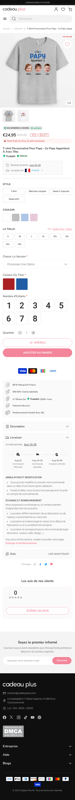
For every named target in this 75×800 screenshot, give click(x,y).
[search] (14, 19)
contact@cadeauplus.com (21, 693)
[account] (56, 9)
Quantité (8, 333)
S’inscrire (62, 660)
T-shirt (14, 191)
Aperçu (40, 343)
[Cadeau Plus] (14, 9)
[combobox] (40, 19)
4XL (8, 244)
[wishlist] (63, 9)
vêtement (18, 28)
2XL (55, 236)
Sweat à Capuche (61, 191)
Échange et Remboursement (21, 543)
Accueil (6, 28)
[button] (37, 257)
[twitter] (46, 564)
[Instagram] (18, 717)
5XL (20, 244)
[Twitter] (11, 717)
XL (43, 236)
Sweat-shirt (14, 199)
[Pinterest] (39, 717)
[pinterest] (51, 564)
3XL (67, 236)
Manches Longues (37, 191)
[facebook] (40, 564)
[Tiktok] (25, 717)
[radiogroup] (37, 284)
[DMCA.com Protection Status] (37, 731)
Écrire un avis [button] (38, 611)
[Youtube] (32, 717)
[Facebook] (4, 717)
